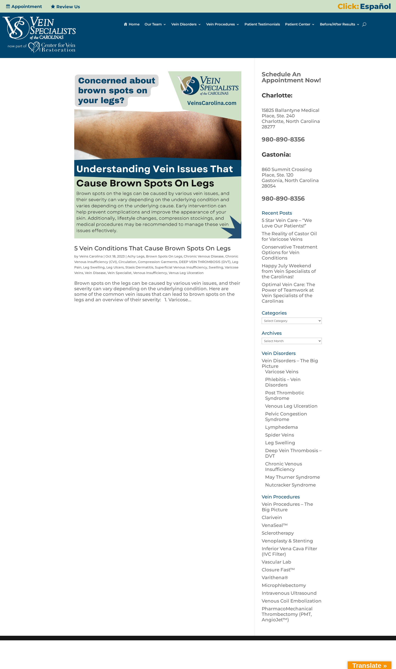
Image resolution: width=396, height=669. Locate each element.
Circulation (127, 262)
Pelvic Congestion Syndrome (286, 416)
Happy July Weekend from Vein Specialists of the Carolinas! (289, 271)
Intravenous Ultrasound (289, 593)
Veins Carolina (91, 256)
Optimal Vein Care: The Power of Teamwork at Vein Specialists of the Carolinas (288, 293)
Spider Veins (279, 435)
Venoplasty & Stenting (287, 541)
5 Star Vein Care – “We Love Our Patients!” (287, 223)
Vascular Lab (276, 562)
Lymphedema (281, 427)
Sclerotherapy (278, 533)
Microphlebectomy (284, 585)
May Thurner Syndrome (292, 477)
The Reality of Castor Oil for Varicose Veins (289, 236)
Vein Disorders (184, 24)
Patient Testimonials (262, 24)
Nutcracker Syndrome (290, 485)
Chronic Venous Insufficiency (283, 466)
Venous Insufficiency (150, 273)
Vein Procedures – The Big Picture (287, 506)
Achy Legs (135, 256)
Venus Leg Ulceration (186, 273)
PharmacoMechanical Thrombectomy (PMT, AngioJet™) (287, 614)
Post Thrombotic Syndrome (284, 395)
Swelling (216, 267)
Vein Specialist (119, 273)
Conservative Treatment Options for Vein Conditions (289, 252)
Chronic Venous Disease (204, 256)
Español (375, 6)
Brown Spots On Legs (164, 256)
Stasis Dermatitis (139, 267)
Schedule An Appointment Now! (291, 77)
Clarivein (272, 517)
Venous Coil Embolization (292, 601)
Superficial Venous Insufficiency (181, 267)
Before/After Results (337, 24)
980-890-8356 (283, 139)
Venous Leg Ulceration (291, 406)
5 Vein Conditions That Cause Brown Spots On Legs (152, 248)
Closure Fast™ (278, 569)
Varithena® (275, 577)
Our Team (153, 24)
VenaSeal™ (275, 525)
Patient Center (297, 24)
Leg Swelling (94, 267)
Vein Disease (95, 273)
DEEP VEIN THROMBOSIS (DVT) (205, 262)
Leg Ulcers (115, 267)
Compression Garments (157, 262)
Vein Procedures (220, 24)
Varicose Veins (281, 371)
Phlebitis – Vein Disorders (283, 382)
